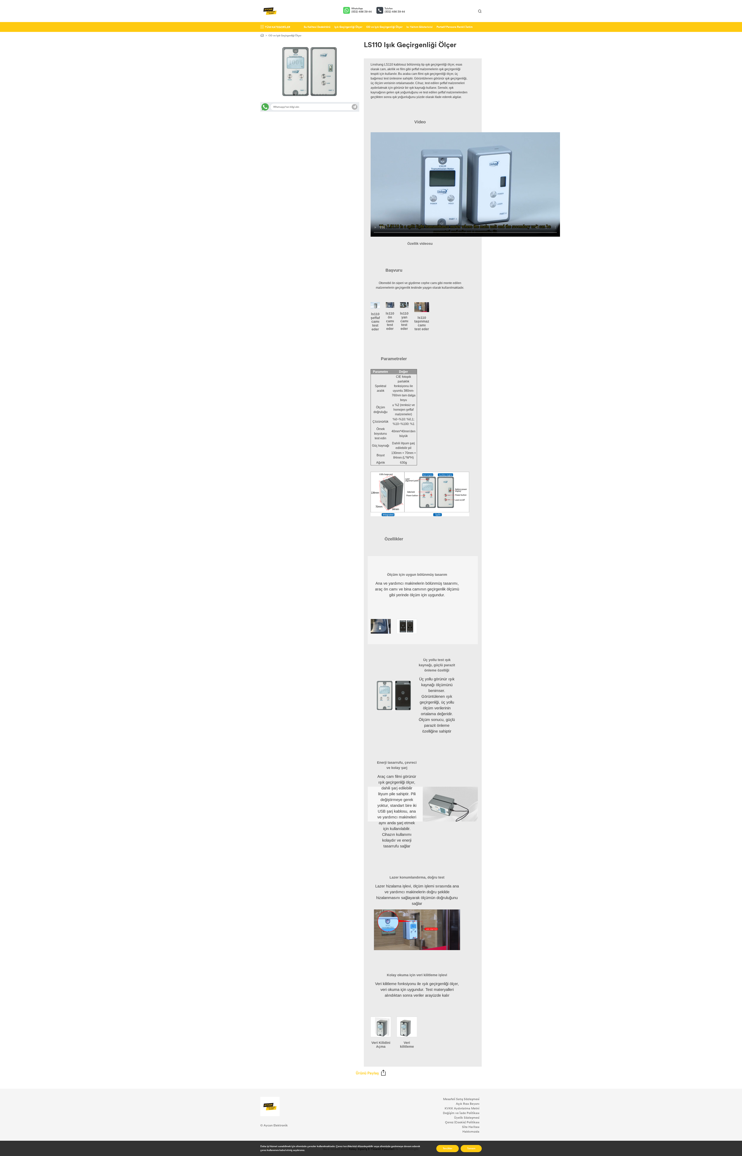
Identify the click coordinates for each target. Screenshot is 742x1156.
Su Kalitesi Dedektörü (317, 27)
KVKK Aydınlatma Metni (462, 1108)
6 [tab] (308, 95)
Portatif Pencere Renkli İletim (455, 27)
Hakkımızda (470, 1131)
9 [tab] (317, 95)
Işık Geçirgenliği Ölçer (348, 27)
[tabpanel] (309, 71)
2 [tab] (297, 95)
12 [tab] (326, 95)
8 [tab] (314, 95)
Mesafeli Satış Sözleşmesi (461, 1099)
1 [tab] (294, 95)
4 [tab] (303, 95)
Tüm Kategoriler (277, 27)
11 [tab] (323, 95)
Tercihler (447, 1148)
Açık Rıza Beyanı (467, 1103)
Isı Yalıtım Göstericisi (419, 27)
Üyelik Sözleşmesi (466, 1117)
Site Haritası (470, 1127)
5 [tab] (306, 95)
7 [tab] (311, 95)
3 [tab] (300, 95)
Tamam (471, 1148)
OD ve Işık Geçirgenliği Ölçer (384, 27)
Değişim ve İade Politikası (461, 1113)
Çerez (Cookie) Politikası (462, 1122)
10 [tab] (320, 95)
